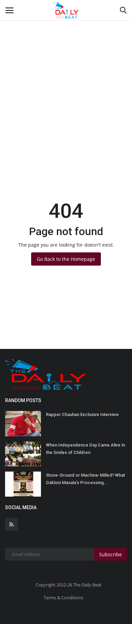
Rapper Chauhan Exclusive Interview (82, 414)
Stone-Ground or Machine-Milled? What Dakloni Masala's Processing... (85, 479)
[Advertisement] (66, 69)
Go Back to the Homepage (66, 259)
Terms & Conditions (63, 598)
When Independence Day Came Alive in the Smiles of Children (85, 448)
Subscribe (110, 554)
